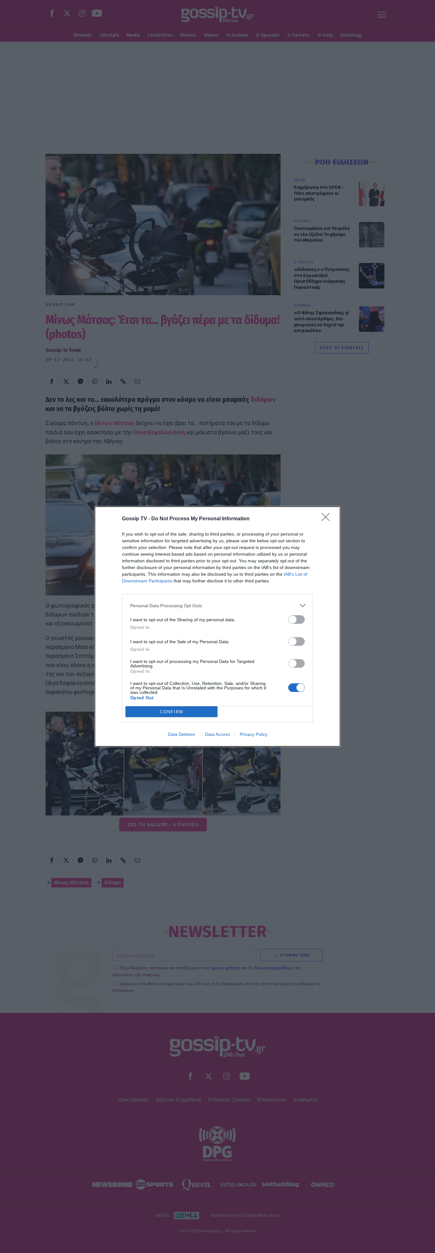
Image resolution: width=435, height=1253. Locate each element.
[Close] (328, 519)
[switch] (296, 619)
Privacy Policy (253, 734)
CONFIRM (171, 711)
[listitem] (217, 605)
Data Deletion (181, 734)
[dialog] (217, 626)
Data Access (217, 734)
